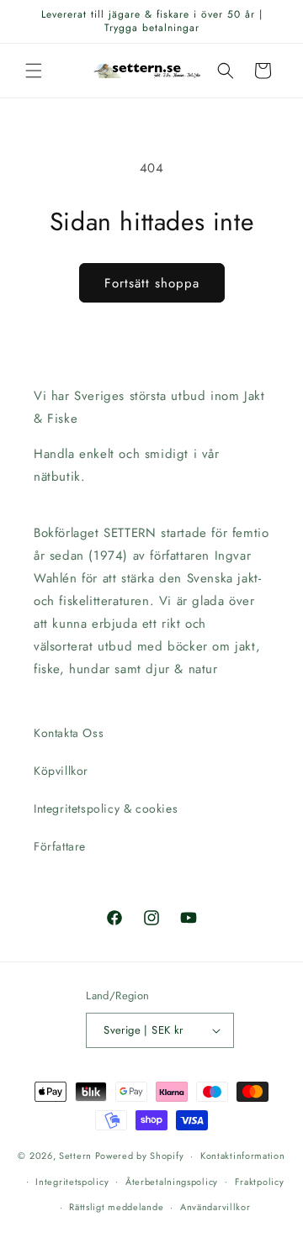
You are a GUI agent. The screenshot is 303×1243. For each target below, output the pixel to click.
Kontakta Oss (69, 732)
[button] (33, 70)
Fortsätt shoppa (151, 283)
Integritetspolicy (72, 1181)
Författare (60, 846)
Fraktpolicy (259, 1181)
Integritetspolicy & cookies (106, 808)
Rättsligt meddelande (116, 1207)
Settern (75, 1155)
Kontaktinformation (242, 1155)
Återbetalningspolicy (171, 1181)
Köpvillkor (61, 770)
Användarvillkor (215, 1207)
